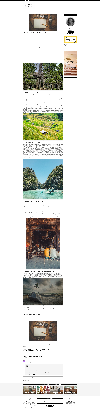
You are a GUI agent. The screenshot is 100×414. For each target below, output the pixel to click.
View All (76, 394)
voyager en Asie (28, 346)
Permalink (26, 357)
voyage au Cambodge (36, 54)
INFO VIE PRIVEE (29, 401)
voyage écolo (25, 345)
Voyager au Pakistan (50, 345)
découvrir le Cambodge (47, 344)
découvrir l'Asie (42, 344)
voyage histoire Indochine (30, 345)
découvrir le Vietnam (53, 344)
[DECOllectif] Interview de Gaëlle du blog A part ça (33, 350)
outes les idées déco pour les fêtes (51, 401)
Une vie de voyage (29, 344)
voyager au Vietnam (55, 345)
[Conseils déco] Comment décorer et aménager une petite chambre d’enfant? (38, 349)
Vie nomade (34, 344)
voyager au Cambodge (44, 345)
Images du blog (70, 401)
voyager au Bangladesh (37, 345)
